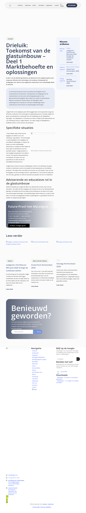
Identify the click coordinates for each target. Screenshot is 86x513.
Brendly (45, 504)
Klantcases (35, 363)
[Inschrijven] (78, 359)
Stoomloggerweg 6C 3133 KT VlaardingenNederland (16, 483)
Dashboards (35, 353)
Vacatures (34, 385)
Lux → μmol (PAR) (62, 371)
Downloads (35, 376)
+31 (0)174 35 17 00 (13, 478)
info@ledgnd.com (13, 475)
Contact (34, 387)
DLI (58, 373)
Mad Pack (51, 504)
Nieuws (34, 370)
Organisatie (35, 381)
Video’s (34, 374)
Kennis (34, 366)
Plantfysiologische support (39, 359)
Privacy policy (36, 507)
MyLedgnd (35, 361)
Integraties (35, 355)
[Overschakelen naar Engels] (62, 5)
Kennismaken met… (37, 372)
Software (34, 351)
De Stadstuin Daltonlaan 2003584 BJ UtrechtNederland (12, 491)
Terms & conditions (45, 507)
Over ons (34, 383)
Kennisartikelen (36, 368)
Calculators (35, 378)
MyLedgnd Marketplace (38, 357)
